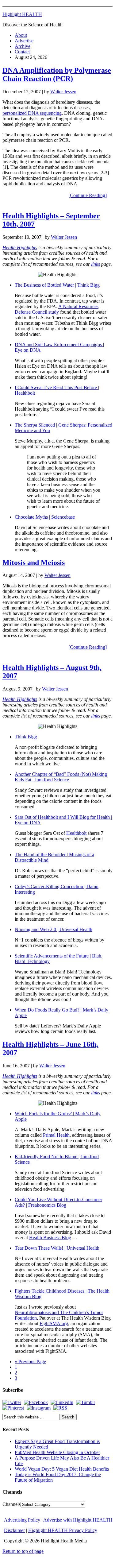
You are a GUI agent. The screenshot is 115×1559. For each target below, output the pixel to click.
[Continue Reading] (87, 195)
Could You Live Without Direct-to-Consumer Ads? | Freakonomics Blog (58, 1202)
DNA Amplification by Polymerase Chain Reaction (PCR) (56, 74)
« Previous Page (30, 1361)
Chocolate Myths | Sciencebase (45, 517)
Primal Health (56, 1135)
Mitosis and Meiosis (33, 563)
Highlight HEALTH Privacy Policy (62, 1530)
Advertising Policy (22, 1519)
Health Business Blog (50, 1237)
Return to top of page (23, 1551)
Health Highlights (19, 247)
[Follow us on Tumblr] (85, 1402)
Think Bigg (26, 736)
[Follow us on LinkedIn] (62, 1402)
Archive (22, 46)
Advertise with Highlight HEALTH (78, 1519)
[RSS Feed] (60, 1407)
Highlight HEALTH (22, 14)
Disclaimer (14, 1530)
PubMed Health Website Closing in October (57, 1452)
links (95, 264)
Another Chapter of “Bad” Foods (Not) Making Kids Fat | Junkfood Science (61, 777)
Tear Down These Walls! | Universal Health (57, 1248)
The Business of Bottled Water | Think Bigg (57, 285)
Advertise (24, 40)
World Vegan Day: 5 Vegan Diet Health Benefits (62, 1469)
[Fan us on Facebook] (36, 1402)
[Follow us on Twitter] (11, 1402)
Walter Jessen (63, 91)
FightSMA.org (54, 1323)
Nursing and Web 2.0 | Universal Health (53, 929)
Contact (22, 51)
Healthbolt (76, 833)
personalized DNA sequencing (32, 113)
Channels (11, 1504)
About (21, 35)
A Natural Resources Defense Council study (56, 309)
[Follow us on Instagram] (39, 1407)
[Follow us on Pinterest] (13, 1407)
